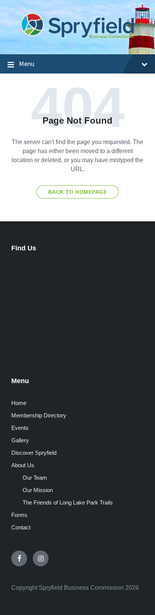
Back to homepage (77, 192)
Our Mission (38, 490)
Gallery (20, 440)
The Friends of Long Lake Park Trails (68, 502)
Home (18, 403)
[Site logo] (77, 39)
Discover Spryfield (33, 452)
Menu (26, 63)
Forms (19, 515)
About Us (22, 465)
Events (20, 428)
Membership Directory (38, 415)
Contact (20, 527)
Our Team (35, 477)
